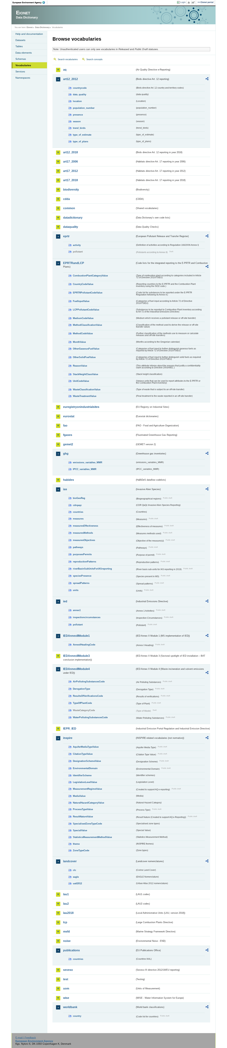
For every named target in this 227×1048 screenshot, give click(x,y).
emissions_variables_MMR (87, 462)
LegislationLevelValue (85, 782)
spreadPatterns (81, 583)
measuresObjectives (84, 540)
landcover (70, 861)
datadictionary (72, 217)
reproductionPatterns (84, 561)
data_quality (79, 94)
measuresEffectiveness (85, 525)
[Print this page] (189, 2)
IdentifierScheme (82, 775)
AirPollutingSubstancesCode (89, 681)
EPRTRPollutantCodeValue (87, 292)
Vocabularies (23, 65)
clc (74, 870)
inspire (67, 737)
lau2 (66, 903)
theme (76, 844)
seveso (68, 969)
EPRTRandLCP (73, 263)
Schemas (20, 58)
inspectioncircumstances (86, 617)
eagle (76, 877)
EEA (30, 2)
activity (77, 245)
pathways (78, 547)
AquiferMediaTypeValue (86, 747)
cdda (66, 198)
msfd (66, 931)
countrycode (80, 88)
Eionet (30, 27)
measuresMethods (83, 533)
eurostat (68, 416)
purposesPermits (82, 554)
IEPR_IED (69, 728)
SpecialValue (80, 830)
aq (65, 69)
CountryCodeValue (83, 284)
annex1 (77, 610)
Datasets (20, 40)
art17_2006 (70, 161)
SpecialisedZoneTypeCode (87, 823)
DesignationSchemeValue (87, 761)
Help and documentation (29, 33)
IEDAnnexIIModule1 (76, 635)
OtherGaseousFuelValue (86, 348)
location (77, 101)
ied (65, 601)
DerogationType (81, 688)
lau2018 (68, 912)
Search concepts (94, 59)
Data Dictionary (42, 27)
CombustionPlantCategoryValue (90, 275)
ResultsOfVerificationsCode (88, 696)
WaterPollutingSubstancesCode (90, 717)
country (77, 1016)
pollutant (78, 624)
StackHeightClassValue (85, 374)
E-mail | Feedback (25, 1037)
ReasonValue (80, 365)
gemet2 (68, 444)
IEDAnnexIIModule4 (76, 668)
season (77, 121)
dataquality (70, 226)
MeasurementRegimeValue (87, 789)
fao (65, 425)
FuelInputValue (81, 301)
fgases (67, 434)
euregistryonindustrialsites (81, 406)
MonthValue (79, 342)
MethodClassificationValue (87, 325)
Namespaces (22, 77)
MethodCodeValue (83, 333)
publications (71, 950)
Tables (19, 46)
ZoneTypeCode (81, 850)
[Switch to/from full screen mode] (194, 2)
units (75, 590)
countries (78, 512)
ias (65, 489)
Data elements (23, 52)
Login (183, 2)
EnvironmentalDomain (85, 768)
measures (78, 518)
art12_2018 (70, 152)
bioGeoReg (79, 498)
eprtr (66, 236)
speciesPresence (82, 575)
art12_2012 (70, 79)
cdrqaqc (77, 505)
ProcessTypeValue (83, 809)
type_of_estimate (82, 134)
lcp (65, 922)
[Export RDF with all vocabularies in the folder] (207, 79)
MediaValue (79, 796)
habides (68, 479)
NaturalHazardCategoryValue (88, 802)
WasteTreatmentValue (84, 396)
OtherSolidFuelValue (84, 357)
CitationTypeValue (83, 754)
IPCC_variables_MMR (84, 469)
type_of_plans (80, 141)
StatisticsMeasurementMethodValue (92, 837)
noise (67, 940)
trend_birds (79, 128)
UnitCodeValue (81, 381)
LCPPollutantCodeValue (86, 309)
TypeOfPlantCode (82, 703)
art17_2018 (70, 180)
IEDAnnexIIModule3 (76, 655)
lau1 (66, 894)
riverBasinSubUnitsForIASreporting (92, 568)
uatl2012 (77, 883)
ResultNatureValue (83, 816)
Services (20, 71)
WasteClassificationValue (86, 389)
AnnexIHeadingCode (84, 644)
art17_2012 (70, 170)
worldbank (70, 1007)
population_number (84, 108)
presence (78, 114)
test (65, 979)
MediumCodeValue (83, 318)
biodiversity (71, 189)
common (69, 208)
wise (66, 997)
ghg (65, 453)
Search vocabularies (68, 59)
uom (66, 988)
